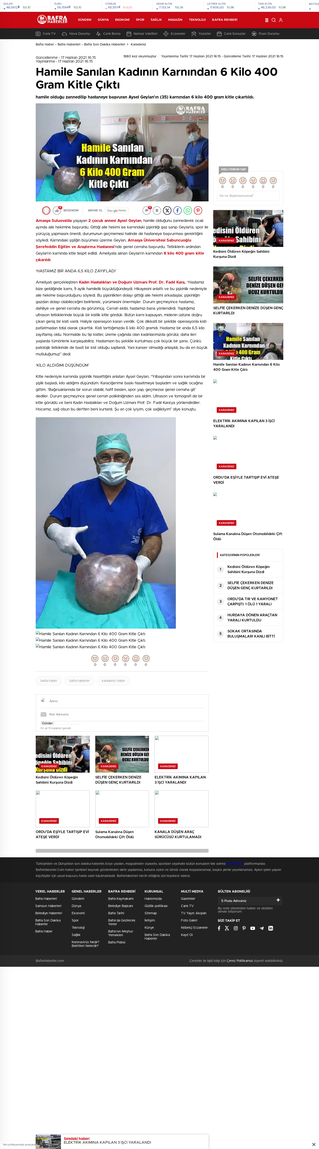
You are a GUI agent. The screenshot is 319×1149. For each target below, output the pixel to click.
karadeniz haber (113, 681)
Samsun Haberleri (48, 906)
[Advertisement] (248, 132)
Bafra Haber (44, 931)
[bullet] (71, 724)
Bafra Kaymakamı (121, 898)
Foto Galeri (189, 920)
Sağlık (156, 19)
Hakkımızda (153, 898)
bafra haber (49, 681)
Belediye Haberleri (48, 913)
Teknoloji (197, 19)
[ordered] (67, 724)
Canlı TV (49, 33)
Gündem (85, 19)
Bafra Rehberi (224, 19)
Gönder (47, 723)
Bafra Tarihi (116, 913)
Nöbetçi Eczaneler (194, 927)
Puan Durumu (269, 33)
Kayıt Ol (187, 935)
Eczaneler (178, 33)
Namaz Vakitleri (145, 33)
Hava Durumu (79, 33)
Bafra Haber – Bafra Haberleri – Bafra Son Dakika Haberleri (80, 44)
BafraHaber (234, 863)
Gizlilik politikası (156, 906)
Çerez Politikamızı (240, 961)
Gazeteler (188, 898)
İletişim (150, 920)
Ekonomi (122, 19)
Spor (140, 19)
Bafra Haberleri (46, 898)
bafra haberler (79, 681)
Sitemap (151, 913)
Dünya (103, 19)
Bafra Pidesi (116, 942)
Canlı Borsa (112, 33)
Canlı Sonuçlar (235, 33)
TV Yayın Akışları (193, 913)
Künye (149, 927)
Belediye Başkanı (120, 906)
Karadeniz (138, 44)
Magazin (175, 19)
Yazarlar (204, 33)
